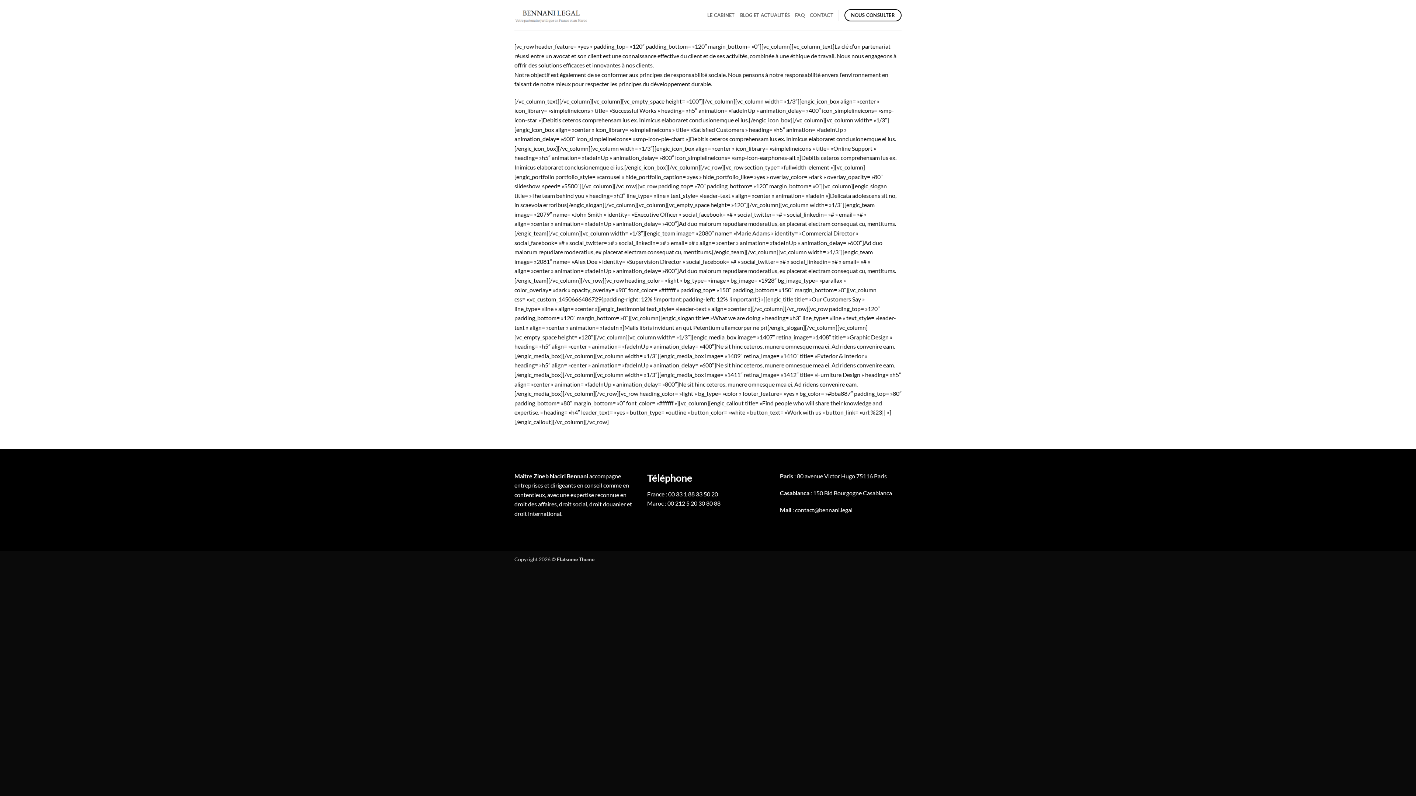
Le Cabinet (721, 15)
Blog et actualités (765, 15)
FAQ (800, 15)
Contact (821, 15)
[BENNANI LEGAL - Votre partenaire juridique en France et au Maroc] (551, 15)
